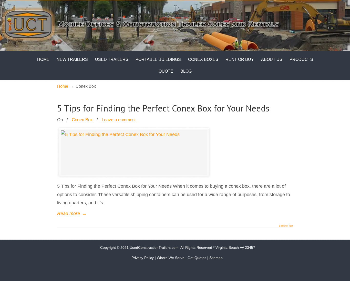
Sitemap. (216, 258)
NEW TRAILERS (72, 59)
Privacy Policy (142, 258)
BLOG (186, 71)
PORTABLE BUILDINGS (158, 59)
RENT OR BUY (239, 59)
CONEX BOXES (203, 59)
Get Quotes (197, 258)
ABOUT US (271, 59)
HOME (43, 59)
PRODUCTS (301, 59)
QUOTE (166, 71)
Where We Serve (170, 258)
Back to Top (286, 225)
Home (62, 86)
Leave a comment (119, 119)
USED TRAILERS (111, 59)
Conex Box (82, 119)
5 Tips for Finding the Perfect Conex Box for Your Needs (163, 108)
